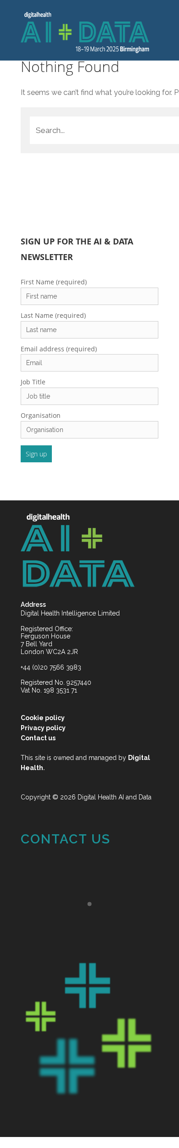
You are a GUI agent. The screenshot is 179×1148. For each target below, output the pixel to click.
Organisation (41, 415)
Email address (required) (59, 348)
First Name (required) (54, 281)
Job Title (33, 381)
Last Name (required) (53, 315)
